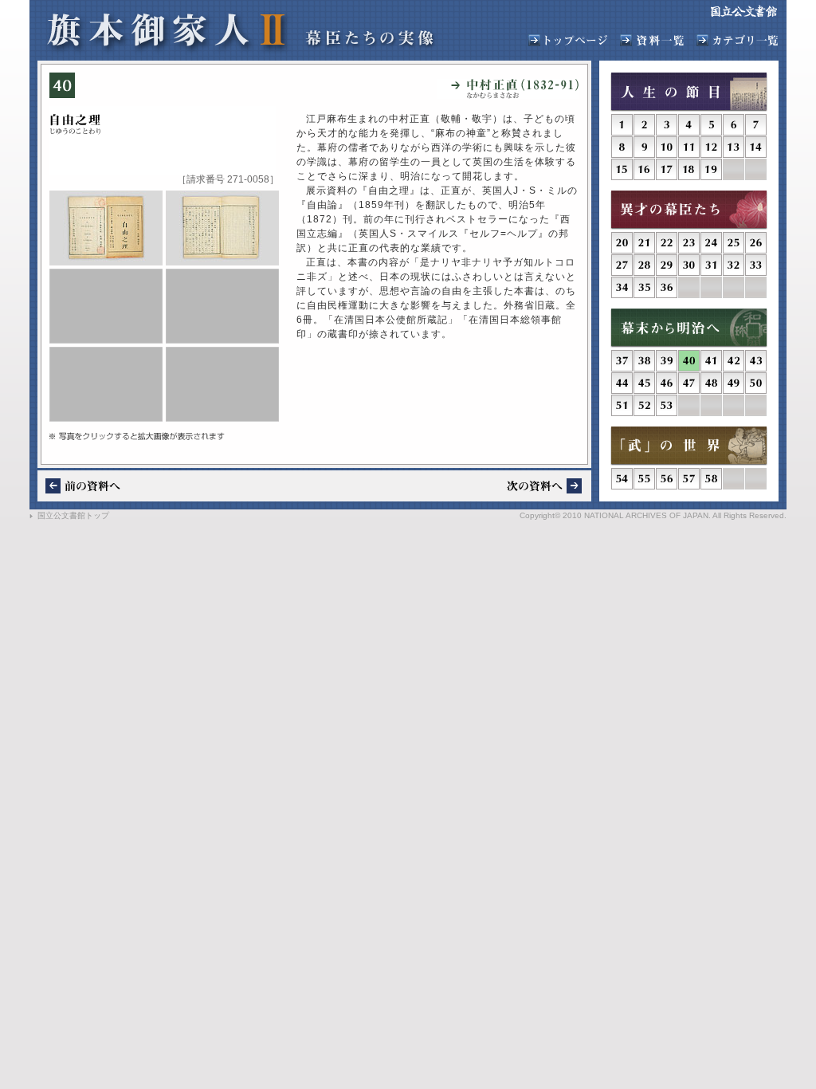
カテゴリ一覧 (737, 40)
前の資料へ (82, 485)
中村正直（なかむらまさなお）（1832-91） (508, 89)
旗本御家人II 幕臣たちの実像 (240, 32)
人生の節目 (688, 92)
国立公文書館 (744, 11)
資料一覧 (652, 40)
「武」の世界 (688, 446)
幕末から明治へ (688, 328)
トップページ (568, 40)
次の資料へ (544, 485)
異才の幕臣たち (688, 210)
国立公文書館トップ (73, 515)
